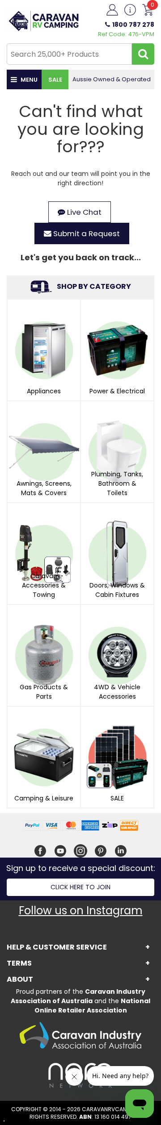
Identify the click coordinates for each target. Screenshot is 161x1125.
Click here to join (80, 887)
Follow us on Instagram (81, 910)
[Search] (143, 54)
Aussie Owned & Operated (111, 79)
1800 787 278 (133, 24)
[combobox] (69, 54)
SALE (55, 79)
